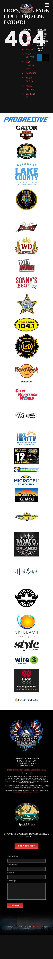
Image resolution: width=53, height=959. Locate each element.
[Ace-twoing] (26, 506)
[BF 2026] (26, 718)
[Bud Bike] (26, 221)
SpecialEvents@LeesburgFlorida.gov (26, 792)
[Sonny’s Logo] (26, 277)
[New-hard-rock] (26, 362)
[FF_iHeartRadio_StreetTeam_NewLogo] (26, 669)
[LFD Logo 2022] (26, 335)
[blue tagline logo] (26, 654)
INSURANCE (31, 73)
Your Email (12, 864)
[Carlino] (26, 488)
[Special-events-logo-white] (26, 801)
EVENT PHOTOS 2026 (30, 65)
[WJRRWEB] (26, 258)
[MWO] (26, 533)
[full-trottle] (26, 448)
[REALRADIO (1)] (26, 318)
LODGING (30, 49)
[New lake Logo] (26, 162)
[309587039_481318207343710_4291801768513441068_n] (26, 404)
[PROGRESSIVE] (26, 117)
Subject (11, 873)
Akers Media (36, 927)
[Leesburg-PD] (26, 189)
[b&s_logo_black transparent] (26, 125)
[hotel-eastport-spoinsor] (26, 559)
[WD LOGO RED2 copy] (26, 237)
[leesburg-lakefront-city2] (26, 144)
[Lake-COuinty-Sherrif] (26, 293)
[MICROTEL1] (26, 475)
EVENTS (29, 44)
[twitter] (26, 773)
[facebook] (22, 773)
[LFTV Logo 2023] (26, 431)
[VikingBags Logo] (26, 586)
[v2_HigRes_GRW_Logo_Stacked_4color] (26, 388)
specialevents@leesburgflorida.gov (26, 770)
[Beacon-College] (26, 695)
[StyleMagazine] (26, 641)
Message (11, 881)
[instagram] (31, 773)
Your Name (12, 856)
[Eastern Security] (26, 467)
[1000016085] (26, 613)
